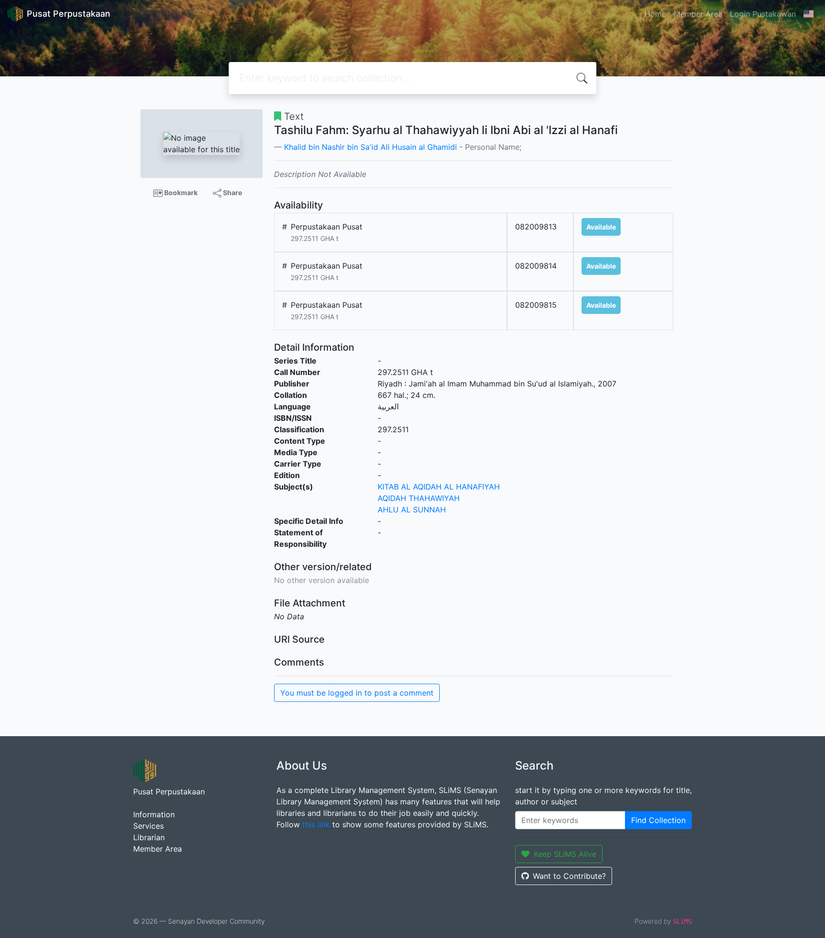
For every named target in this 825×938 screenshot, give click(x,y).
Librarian (149, 837)
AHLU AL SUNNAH (412, 509)
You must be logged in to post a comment (357, 693)
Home (655, 14)
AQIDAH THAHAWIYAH (419, 498)
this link (316, 824)
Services (148, 826)
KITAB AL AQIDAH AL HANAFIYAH (439, 486)
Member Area (698, 14)
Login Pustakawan (763, 14)
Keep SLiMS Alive (565, 854)
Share (232, 192)
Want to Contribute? (569, 876)
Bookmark (180, 192)
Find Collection (658, 820)
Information (154, 814)
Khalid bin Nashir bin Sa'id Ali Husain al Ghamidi (370, 147)
